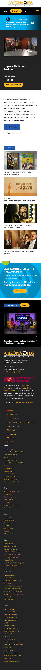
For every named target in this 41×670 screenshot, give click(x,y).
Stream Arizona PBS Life (11, 479)
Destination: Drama (9, 471)
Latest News (7, 517)
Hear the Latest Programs (11, 491)
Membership (7, 647)
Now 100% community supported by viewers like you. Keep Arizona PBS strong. (18, 23)
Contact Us (7, 636)
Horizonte (7, 523)
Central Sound (8, 494)
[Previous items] (6, 323)
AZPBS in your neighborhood (12, 580)
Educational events (9, 578)
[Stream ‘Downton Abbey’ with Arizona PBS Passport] (20, 231)
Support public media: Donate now (14, 642)
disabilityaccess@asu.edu (12, 372)
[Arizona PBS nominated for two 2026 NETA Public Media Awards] (20, 152)
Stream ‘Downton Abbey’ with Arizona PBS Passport (19, 252)
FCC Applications (13, 418)
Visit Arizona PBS (8, 634)
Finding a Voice (8, 508)
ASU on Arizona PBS (9, 476)
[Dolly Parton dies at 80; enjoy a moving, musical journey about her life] (20, 205)
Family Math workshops (11, 565)
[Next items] (34, 323)
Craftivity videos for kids (11, 557)
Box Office (7, 623)
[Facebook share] (5, 80)
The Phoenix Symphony (10, 497)
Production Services (9, 626)
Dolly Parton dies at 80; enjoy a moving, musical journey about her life (18, 226)
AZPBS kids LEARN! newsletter (12, 552)
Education (7, 571)
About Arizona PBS (9, 612)
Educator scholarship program (13, 591)
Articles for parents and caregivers (14, 563)
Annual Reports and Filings (11, 631)
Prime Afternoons (9, 474)
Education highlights (9, 575)
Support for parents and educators (14, 594)
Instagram (12, 434)
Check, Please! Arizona (10, 455)
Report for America (9, 597)
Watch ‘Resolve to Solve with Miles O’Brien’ (19, 201)
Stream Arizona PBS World (11, 482)
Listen (6, 488)
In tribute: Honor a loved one (12, 656)
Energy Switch (8, 465)
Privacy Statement (13, 426)
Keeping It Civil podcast (10, 505)
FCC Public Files (12, 415)
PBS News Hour (8, 534)
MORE (24, 305)
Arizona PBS (15, 390)
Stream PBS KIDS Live (10, 546)
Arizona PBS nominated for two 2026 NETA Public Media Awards (19, 173)
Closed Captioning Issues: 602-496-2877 (20, 422)
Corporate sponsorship (10, 653)
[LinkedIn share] (9, 80)
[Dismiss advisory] (32, 22)
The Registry (7, 583)
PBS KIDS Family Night (10, 549)
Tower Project (8, 658)
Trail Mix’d (6, 457)
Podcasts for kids (8, 560)
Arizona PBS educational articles (13, 586)
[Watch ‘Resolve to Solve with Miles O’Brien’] (20, 179)
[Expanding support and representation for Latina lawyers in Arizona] (22, 314)
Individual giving (8, 650)
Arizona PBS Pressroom (11, 617)
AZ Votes (6, 526)
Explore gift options (9, 639)
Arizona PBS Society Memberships (13, 645)
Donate (11, 411)
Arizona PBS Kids (8, 544)
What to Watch (8, 449)
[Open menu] (37, 11)
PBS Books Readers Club (11, 628)
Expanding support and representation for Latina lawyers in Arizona (21, 342)
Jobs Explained (8, 468)
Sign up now (19, 291)
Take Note (7, 502)
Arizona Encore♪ (9, 500)
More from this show (13, 84)
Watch (6, 446)
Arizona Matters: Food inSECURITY (14, 463)
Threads (11, 442)
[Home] (20, 3)
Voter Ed (6, 531)
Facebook (11, 430)
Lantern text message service (12, 554)
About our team (8, 600)
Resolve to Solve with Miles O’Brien (14, 452)
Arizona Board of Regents (24, 402)
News (6, 514)
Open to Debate (8, 528)
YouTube (12, 438)
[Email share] (13, 80)
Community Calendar (10, 620)
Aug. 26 (8, 198)
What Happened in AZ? (10, 460)
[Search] (26, 11)
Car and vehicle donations (11, 661)
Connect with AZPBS (9, 609)
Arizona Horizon (9, 520)
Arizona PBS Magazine (10, 615)
